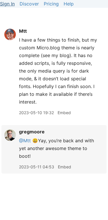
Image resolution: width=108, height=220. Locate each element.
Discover (29, 4)
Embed (64, 112)
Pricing (51, 4)
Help (69, 4)
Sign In (7, 4)
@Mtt (25, 140)
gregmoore (32, 132)
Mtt (23, 31)
